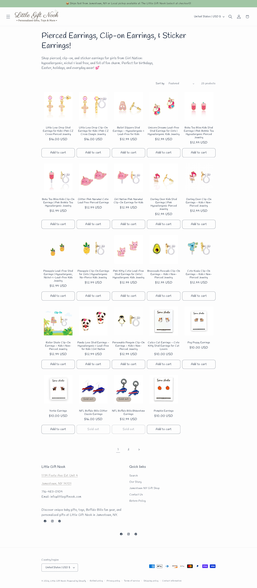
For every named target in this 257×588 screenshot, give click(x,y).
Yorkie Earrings (58, 410)
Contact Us (136, 494)
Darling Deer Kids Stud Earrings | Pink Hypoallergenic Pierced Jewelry (163, 204)
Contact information (171, 580)
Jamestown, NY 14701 (56, 484)
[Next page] (139, 449)
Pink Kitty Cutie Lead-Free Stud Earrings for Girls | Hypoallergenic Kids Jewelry (128, 274)
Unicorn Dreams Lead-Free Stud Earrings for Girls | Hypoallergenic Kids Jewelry (164, 131)
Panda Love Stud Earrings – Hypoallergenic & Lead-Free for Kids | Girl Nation (93, 346)
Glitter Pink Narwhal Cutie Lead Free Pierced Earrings (93, 201)
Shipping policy (151, 580)
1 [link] (118, 450)
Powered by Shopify (76, 580)
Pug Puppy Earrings (199, 342)
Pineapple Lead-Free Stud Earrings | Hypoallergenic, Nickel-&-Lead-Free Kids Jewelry (58, 275)
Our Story (135, 482)
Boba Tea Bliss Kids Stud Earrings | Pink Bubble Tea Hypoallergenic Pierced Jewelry (199, 132)
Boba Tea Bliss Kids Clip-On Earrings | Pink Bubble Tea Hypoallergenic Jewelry (58, 203)
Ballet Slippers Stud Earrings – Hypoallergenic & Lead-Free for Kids (128, 131)
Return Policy (137, 501)
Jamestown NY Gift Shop (144, 488)
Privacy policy (113, 580)
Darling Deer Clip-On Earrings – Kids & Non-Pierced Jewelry (199, 203)
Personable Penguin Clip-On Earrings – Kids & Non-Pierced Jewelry (128, 346)
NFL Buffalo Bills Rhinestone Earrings (128, 412)
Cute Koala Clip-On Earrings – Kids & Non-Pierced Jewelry (199, 274)
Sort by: (160, 83)
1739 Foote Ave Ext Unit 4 (59, 475)
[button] (8, 16)
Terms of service (132, 580)
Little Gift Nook (58, 580)
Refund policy (96, 580)
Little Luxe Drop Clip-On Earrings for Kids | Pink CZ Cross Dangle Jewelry (93, 131)
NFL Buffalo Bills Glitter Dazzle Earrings (93, 412)
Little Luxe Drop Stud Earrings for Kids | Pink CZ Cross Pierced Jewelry (58, 131)
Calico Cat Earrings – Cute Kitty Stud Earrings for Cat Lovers (163, 346)
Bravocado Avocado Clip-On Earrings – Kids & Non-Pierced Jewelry (163, 274)
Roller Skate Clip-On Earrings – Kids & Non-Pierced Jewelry (58, 346)
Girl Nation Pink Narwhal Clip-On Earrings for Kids (128, 201)
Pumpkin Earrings (163, 410)
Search (133, 475)
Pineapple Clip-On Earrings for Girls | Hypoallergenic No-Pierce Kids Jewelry (93, 274)
